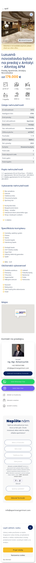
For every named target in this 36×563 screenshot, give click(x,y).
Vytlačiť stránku (12, 406)
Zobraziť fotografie (26, 40)
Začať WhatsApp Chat (18, 381)
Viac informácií (7, 559)
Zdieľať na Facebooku (14, 395)
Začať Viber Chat (18, 388)
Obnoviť (18, 484)
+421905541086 (18, 365)
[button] (32, 27)
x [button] (30, 527)
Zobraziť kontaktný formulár (18, 373)
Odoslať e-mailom (13, 400)
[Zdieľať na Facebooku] (31, 14)
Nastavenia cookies (18, 555)
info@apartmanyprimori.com (18, 368)
